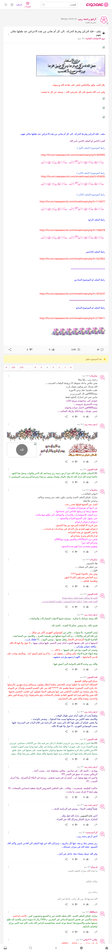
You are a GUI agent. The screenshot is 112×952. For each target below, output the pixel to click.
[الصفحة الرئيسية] (97, 4)
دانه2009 (93, 912)
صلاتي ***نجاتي (90, 939)
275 (21, 367)
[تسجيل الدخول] (56, 948)
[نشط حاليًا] (81, 948)
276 (13, 367)
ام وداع (94, 867)
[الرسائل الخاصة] (5, 948)
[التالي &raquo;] (6, 367)
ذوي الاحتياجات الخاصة (95, 38)
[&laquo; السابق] (71, 367)
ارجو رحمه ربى (90, 424)
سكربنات (93, 375)
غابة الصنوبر (92, 469)
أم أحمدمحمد (91, 832)
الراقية (19, 4)
